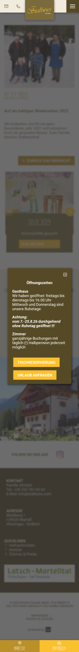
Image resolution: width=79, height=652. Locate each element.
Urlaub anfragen (34, 375)
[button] (72, 6)
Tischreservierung (36, 362)
